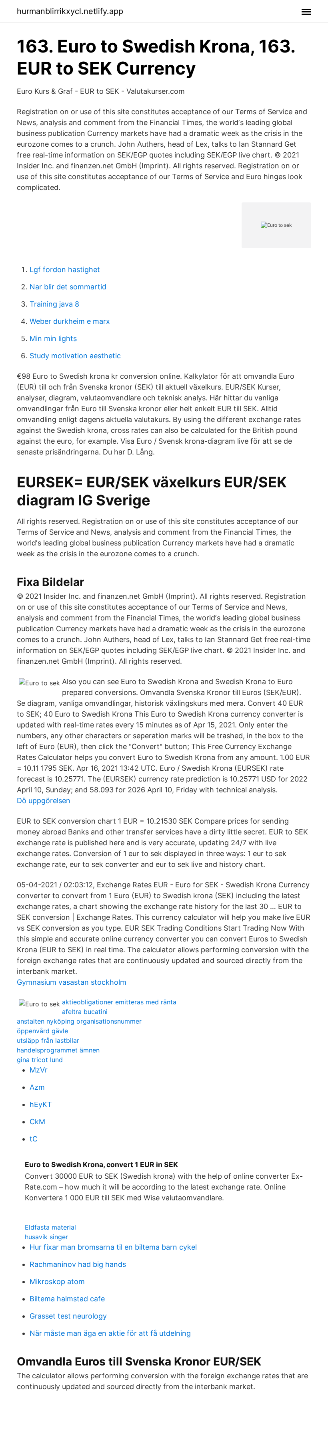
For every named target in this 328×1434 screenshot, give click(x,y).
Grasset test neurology (68, 1316)
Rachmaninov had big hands (78, 1264)
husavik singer (46, 1237)
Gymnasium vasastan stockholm (71, 982)
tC (34, 1139)
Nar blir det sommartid (68, 287)
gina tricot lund (40, 1060)
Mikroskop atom (57, 1281)
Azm (37, 1087)
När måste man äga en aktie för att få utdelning (110, 1333)
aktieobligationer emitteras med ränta (119, 1002)
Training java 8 (54, 304)
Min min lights (53, 338)
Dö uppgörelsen (43, 800)
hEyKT (41, 1104)
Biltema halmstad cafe (67, 1299)
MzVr (39, 1070)
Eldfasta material (50, 1227)
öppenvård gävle (42, 1031)
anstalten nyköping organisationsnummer (79, 1021)
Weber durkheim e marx (70, 321)
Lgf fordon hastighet (65, 269)
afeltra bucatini (85, 1012)
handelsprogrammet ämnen (58, 1050)
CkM (37, 1121)
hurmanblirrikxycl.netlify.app (70, 11)
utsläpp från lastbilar (48, 1040)
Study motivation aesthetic (75, 355)
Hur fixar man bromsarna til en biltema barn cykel (113, 1247)
